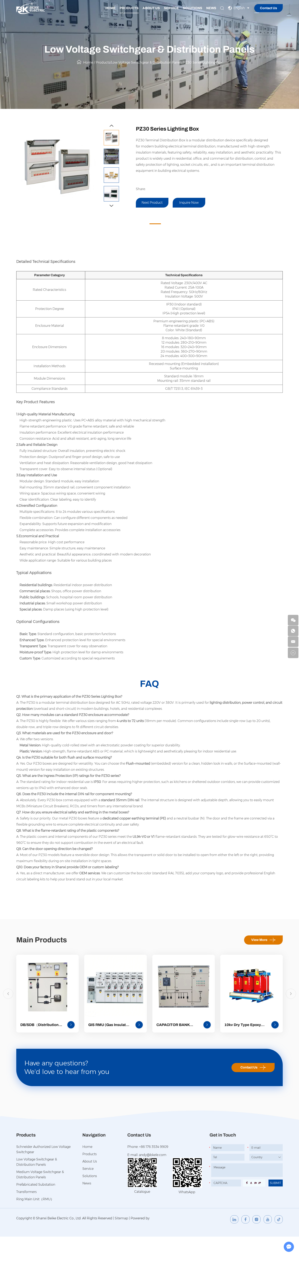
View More (259, 940)
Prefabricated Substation (35, 1184)
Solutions (192, 8)
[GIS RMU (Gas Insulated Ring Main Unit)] (115, 986)
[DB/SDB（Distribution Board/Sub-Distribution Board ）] (47, 986)
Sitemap (121, 1218)
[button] (111, 125)
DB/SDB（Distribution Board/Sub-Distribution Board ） (40, 1025)
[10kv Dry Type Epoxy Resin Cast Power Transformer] (251, 986)
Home (110, 8)
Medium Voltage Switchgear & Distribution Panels (40, 1174)
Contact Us (268, 8)
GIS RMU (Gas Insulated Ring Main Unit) (109, 1025)
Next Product (152, 203)
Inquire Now (189, 203)
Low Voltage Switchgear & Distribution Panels (146, 62)
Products (129, 8)
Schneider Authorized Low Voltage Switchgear (43, 1149)
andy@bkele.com (152, 1155)
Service (171, 8)
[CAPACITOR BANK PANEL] (183, 986)
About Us (151, 8)
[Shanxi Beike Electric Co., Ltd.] (30, 8)
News (211, 8)
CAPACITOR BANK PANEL (173, 1025)
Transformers (26, 1192)
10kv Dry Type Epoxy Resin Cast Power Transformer (242, 1025)
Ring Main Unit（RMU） (35, 1199)
